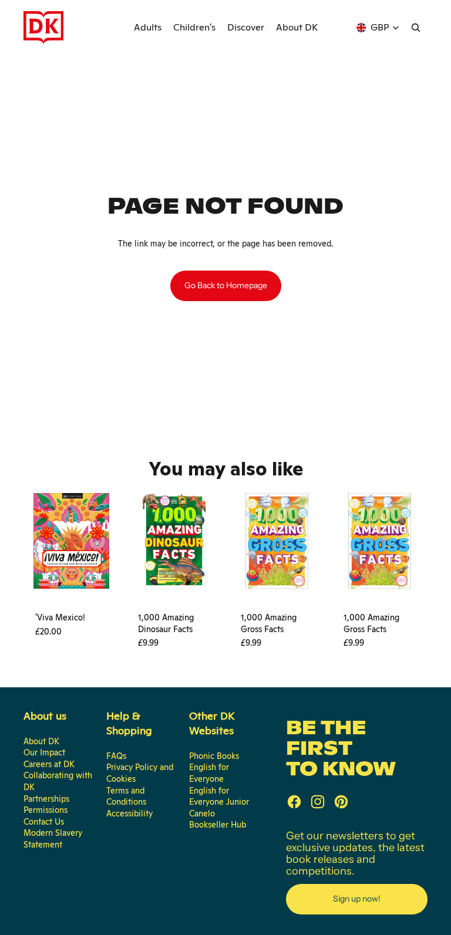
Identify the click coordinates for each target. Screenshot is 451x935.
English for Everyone (209, 773)
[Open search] (416, 27)
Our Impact (44, 752)
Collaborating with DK (57, 781)
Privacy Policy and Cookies (139, 773)
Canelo (202, 813)
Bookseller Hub (217, 824)
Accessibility (129, 813)
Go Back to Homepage (225, 285)
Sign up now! (357, 898)
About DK (41, 741)
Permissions (45, 810)
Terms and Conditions (126, 796)
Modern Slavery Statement (52, 839)
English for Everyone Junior (219, 796)
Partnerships (46, 799)
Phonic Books (214, 756)
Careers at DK (49, 764)
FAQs (116, 756)
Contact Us (43, 821)
